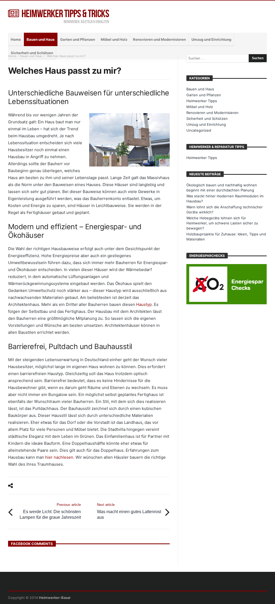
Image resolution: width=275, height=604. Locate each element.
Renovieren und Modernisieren (212, 112)
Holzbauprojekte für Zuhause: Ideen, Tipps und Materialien (226, 236)
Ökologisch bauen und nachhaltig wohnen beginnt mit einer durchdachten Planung (221, 187)
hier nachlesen (59, 457)
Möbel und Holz (199, 107)
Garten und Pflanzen (203, 95)
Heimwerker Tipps (201, 101)
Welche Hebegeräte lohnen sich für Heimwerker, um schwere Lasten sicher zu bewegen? (222, 223)
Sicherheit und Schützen (207, 118)
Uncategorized (198, 130)
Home (12, 56)
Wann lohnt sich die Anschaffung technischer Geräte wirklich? (224, 209)
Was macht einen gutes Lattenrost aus (129, 511)
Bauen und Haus (31, 56)
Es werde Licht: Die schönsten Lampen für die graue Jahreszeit (50, 511)
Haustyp (144, 304)
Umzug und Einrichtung (206, 124)
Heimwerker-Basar (55, 597)
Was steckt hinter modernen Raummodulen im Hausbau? (224, 198)
